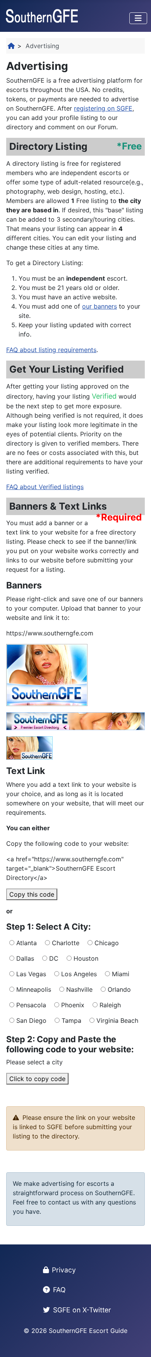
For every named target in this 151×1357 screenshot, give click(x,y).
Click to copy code (37, 1079)
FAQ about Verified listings (45, 487)
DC (52, 958)
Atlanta (25, 943)
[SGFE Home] (11, 46)
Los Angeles (78, 974)
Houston (85, 958)
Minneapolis (32, 989)
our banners (99, 306)
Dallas (24, 958)
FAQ (59, 1290)
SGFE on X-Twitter (82, 1310)
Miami (119, 974)
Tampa (70, 1020)
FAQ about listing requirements (51, 350)
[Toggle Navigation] (138, 18)
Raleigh (109, 1005)
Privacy (64, 1270)
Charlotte (64, 943)
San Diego (30, 1020)
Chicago (106, 943)
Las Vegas (30, 974)
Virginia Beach (116, 1020)
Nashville (78, 989)
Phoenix (71, 1005)
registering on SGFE (103, 108)
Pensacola (30, 1005)
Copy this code (31, 894)
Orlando (118, 989)
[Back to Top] (137, 1342)
